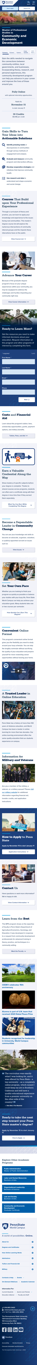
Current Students (7, 1292)
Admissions (6, 1258)
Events (19, 1278)
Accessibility (5, 1343)
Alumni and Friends (23, 1292)
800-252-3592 (18, 1312)
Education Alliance (8, 1295)
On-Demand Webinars (9, 1282)
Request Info (27, 8)
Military (4, 1269)
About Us (5, 1242)
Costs (26, 51)
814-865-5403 (9, 1307)
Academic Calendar (28, 1282)
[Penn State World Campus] (7, 2)
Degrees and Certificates (10, 1247)
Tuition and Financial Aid (11, 1264)
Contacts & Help (7, 1278)
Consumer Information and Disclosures (13, 1346)
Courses (12, 52)
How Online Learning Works (12, 1253)
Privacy (28, 1343)
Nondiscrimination (18, 1343)
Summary (5, 53)
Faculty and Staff (23, 1295)
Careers (19, 52)
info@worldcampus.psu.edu (14, 1310)
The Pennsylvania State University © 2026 (14, 1350)
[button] (28, 3)
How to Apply (10, 8)
